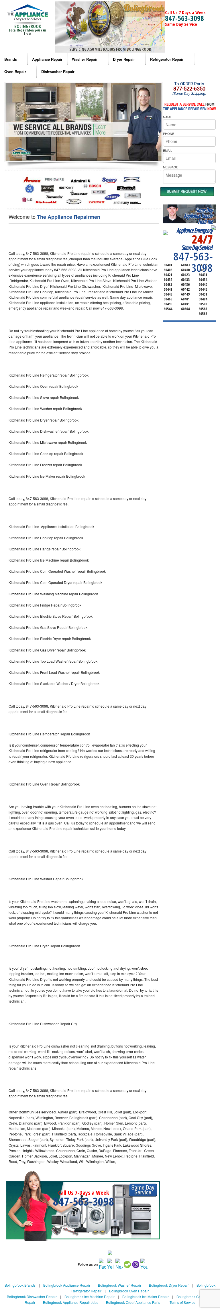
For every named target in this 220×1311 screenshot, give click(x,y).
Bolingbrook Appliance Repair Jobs (70, 1302)
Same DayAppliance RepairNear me (198, 215)
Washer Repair (85, 59)
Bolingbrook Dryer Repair (169, 1285)
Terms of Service (182, 1302)
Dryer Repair (124, 59)
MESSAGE (170, 167)
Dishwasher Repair (57, 71)
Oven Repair (15, 71)
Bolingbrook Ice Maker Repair (145, 1296)
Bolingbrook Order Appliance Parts (133, 1302)
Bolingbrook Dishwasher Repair (32, 1296)
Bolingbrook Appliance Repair (66, 1285)
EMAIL (167, 150)
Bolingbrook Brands (20, 1285)
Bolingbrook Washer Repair (119, 1285)
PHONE (168, 133)
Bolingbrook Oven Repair (129, 1290)
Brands (10, 59)
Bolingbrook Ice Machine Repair (89, 1296)
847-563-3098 (184, 18)
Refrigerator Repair (167, 59)
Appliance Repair (47, 59)
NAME (167, 117)
